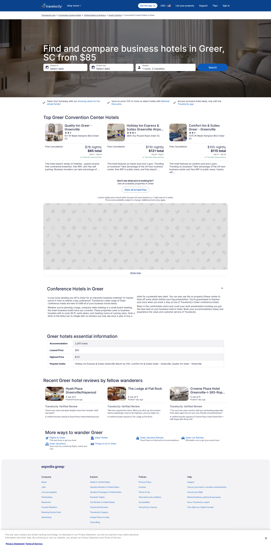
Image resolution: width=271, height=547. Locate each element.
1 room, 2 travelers (153, 68)
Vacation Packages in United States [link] (105, 492)
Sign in (226, 5)
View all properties (135, 189)
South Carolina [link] (115, 15)
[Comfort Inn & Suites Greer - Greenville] (197, 149)
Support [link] (190, 482)
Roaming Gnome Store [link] (51, 512)
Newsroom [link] (46, 502)
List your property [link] (49, 492)
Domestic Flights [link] (97, 497)
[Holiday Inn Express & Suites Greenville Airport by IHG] (135, 149)
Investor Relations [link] (49, 507)
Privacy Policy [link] (145, 482)
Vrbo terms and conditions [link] (150, 497)
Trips (215, 5)
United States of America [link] (95, 15)
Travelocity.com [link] (48, 15)
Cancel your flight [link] (195, 492)
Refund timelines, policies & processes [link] (204, 497)
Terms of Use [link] (144, 492)
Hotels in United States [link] (100, 482)
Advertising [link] (46, 517)
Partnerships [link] (46, 497)
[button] (135, 288)
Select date (57, 68)
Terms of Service (34, 543)
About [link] (44, 482)
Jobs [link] (43, 487)
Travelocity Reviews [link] (99, 507)
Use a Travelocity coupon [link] (198, 502)
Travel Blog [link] (95, 522)
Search (213, 67)
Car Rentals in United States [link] (102, 502)
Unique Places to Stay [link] (99, 517)
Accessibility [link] (144, 502)
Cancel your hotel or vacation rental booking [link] (206, 487)
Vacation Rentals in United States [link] (104, 487)
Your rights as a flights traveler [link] (200, 507)
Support (203, 5)
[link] (67, 439)
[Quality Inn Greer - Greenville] (73, 149)
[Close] (266, 538)
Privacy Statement (15, 543)
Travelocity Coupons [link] (99, 512)
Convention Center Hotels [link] (69, 15)
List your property (185, 5)
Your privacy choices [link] (148, 507)
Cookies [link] (142, 487)
